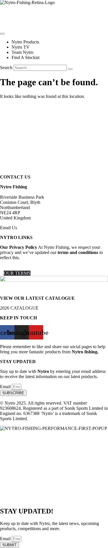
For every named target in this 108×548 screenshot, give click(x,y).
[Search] (70, 69)
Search (6, 67)
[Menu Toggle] (2, 34)
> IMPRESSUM (15, 268)
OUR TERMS (17, 273)
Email (6, 386)
